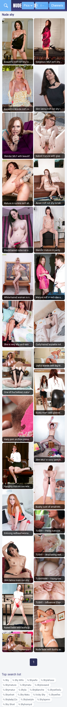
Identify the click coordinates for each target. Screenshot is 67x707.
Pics (27, 5)
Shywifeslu (55, 690)
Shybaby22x (11, 699)
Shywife (33, 680)
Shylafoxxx (48, 680)
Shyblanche (38, 690)
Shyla (23, 690)
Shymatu (26, 685)
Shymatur (10, 690)
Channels (57, 5)
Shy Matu (25, 694)
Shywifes (55, 694)
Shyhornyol (26, 704)
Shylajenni (44, 699)
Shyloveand (43, 685)
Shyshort (9, 694)
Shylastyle (28, 699)
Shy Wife (19, 680)
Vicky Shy (40, 694)
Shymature (10, 685)
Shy (7, 680)
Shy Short (10, 704)
